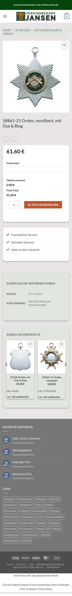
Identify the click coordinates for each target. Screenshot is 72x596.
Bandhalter (26, 504)
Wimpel (27, 540)
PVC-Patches (54, 528)
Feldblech (24, 510)
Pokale (39, 528)
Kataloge (54, 510)
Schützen (23, 30)
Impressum (53, 567)
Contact (21, 564)
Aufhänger (40, 498)
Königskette (10, 522)
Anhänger (9, 498)
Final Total (12, 190)
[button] (5, 16)
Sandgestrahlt (11, 534)
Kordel (39, 516)
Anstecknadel (25, 498)
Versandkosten (20, 396)
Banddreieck (10, 504)
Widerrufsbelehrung (50, 564)
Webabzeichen (11, 540)
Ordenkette (10, 528)
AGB (31, 564)
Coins (38, 504)
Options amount (15, 180)
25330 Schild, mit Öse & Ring (20, 379)
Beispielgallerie (22, 450)
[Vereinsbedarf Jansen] (36, 16)
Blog (10, 564)
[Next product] (6, 139)
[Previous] (6, 372)
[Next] (65, 372)
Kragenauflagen (54, 516)
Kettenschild (10, 516)
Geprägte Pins (21, 462)
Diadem (48, 504)
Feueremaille (39, 510)
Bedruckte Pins (22, 474)
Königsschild (26, 522)
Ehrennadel (10, 510)
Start (7, 30)
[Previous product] (13, 139)
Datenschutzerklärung (28, 567)
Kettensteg (26, 516)
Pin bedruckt (26, 528)
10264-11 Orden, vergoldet (52, 379)
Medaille (41, 522)
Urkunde (45, 534)
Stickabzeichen (30, 534)
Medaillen (54, 522)
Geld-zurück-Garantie (26, 438)
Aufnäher (54, 498)
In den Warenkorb (43, 204)
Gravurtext (12, 163)
